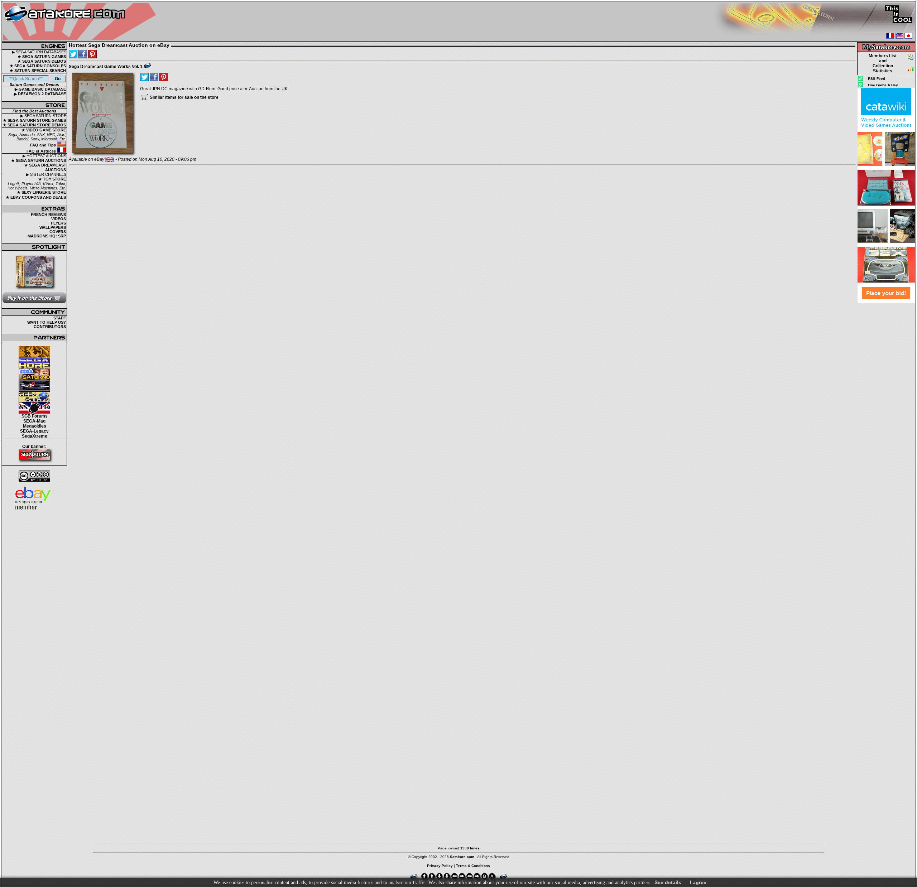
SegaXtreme (34, 436)
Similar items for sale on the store (184, 97)
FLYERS (58, 223)
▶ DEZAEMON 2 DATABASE (40, 94)
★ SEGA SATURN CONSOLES (38, 66)
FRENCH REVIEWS (48, 214)
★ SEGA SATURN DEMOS (42, 61)
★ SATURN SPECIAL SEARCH (38, 70)
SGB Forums (34, 416)
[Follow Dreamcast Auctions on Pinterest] (92, 54)
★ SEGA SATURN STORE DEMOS (34, 125)
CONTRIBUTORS (50, 326)
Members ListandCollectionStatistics (883, 63)
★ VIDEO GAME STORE (43, 130)
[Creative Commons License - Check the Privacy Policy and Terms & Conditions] (34, 476)
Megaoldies (34, 426)
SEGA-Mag (34, 421)
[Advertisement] (886, 411)
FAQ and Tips (43, 145)
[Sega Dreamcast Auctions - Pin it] (147, 65)
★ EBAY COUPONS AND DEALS (36, 197)
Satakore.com (462, 857)
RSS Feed (876, 79)
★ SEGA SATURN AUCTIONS (38, 160)
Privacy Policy (440, 866)
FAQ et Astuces (42, 151)
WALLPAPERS (52, 227)
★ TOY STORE (52, 179)
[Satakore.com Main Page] (81, 21)
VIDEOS (58, 219)
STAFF (59, 318)
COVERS (57, 232)
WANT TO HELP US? (46, 322)
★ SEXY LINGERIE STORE (41, 192)
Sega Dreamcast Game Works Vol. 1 (106, 66)
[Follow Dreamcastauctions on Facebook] (82, 54)
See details (667, 882)
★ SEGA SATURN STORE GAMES (34, 120)
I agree (698, 882)
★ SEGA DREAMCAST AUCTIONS (45, 167)
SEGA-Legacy (34, 431)
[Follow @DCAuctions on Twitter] (73, 54)
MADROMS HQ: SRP (47, 236)
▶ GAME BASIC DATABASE (40, 89)
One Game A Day (883, 85)
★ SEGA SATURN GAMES (42, 56)
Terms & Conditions (473, 866)
